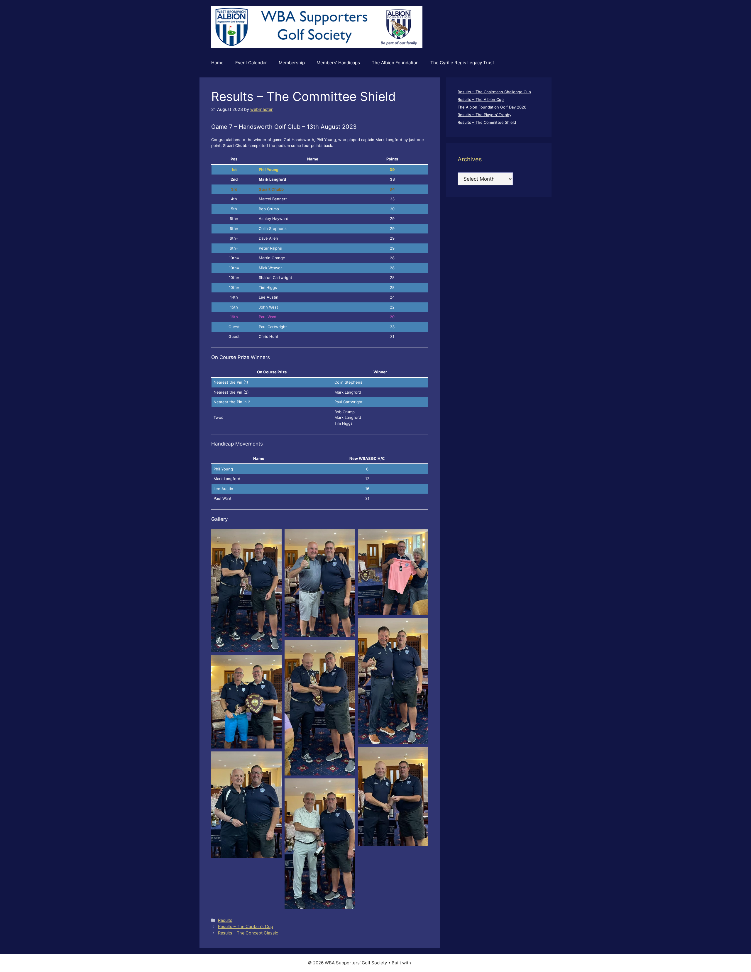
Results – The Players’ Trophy (484, 114)
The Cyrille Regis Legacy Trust (462, 62)
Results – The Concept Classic (248, 932)
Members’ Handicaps (338, 62)
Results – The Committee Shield (487, 122)
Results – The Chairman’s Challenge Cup (494, 91)
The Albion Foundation (395, 62)
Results (225, 920)
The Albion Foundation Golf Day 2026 (492, 107)
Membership (292, 62)
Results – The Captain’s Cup (245, 926)
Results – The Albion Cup (481, 99)
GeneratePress (428, 963)
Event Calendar (251, 62)
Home (217, 62)
